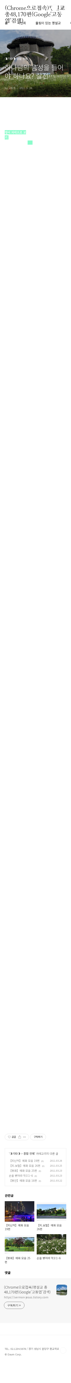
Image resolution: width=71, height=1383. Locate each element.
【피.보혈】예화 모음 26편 (24, 1166)
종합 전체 (29, 1153)
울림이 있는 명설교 (48, 22)
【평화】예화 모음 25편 (23, 1171)
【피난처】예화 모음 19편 (24, 1161)
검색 (54, 8)
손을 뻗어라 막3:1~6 (21, 1176)
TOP (63, 1350)
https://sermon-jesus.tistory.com (26, 1297)
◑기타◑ (15, 1153)
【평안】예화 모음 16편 (23, 1181)
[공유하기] (19, 1137)
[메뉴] (63, 8)
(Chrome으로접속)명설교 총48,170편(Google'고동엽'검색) (35, 8)
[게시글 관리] (24, 1137)
